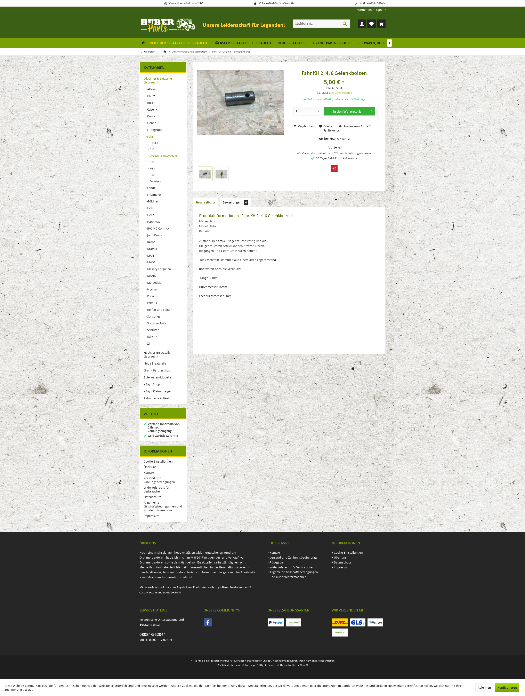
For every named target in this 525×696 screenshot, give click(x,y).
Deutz (150, 116)
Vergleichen (305, 126)
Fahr (149, 136)
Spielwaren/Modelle (157, 377)
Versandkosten (253, 660)
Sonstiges (155, 181)
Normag (152, 289)
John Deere (154, 235)
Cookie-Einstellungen (158, 461)
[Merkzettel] (371, 23)
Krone (150, 242)
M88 (152, 168)
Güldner (152, 201)
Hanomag (153, 222)
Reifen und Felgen (159, 310)
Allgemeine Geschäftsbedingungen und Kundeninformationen (163, 506)
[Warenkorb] (381, 23)
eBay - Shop (152, 384)
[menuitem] (369, 9)
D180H (153, 143)
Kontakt (149, 472)
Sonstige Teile (156, 323)
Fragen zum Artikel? (357, 126)
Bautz (150, 96)
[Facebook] (208, 622)
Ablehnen (484, 687)
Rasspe (151, 337)
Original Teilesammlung (163, 156)
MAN (150, 255)
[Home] (143, 43)
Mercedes (153, 283)
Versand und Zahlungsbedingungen (159, 480)
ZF (148, 343)
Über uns (150, 467)
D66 (151, 175)
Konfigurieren (507, 687)
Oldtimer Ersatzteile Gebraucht (158, 80)
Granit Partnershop (157, 370)
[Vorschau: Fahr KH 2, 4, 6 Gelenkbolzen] (205, 174)
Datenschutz (152, 497)
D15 (151, 162)
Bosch (150, 103)
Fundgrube (154, 130)
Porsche (152, 296)
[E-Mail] (334, 168)
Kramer (152, 249)
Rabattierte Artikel (156, 398)
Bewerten (334, 130)
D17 (151, 149)
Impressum (151, 516)
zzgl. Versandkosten (340, 93)
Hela (149, 208)
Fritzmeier (153, 195)
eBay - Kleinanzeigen (158, 391)
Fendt (150, 188)
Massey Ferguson (158, 269)
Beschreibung (205, 202)
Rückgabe (276, 562)
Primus (151, 303)
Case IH (152, 109)
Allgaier (152, 89)
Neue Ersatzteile (155, 363)
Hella (150, 215)
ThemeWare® (300, 665)
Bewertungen (235, 202)
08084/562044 (152, 634)
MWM (150, 262)
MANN (151, 276)
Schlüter (152, 330)
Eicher (151, 123)
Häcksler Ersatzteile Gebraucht (157, 354)
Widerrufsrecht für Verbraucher (157, 489)
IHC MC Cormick (157, 228)
